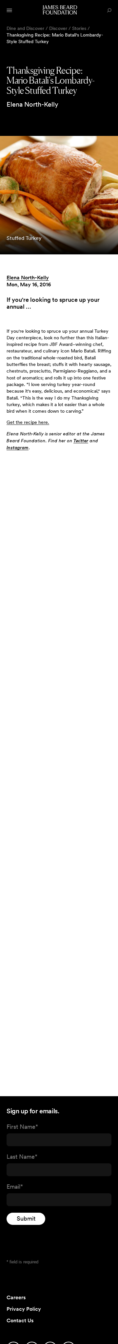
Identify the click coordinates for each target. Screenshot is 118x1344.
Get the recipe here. (28, 422)
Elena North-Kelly (28, 277)
